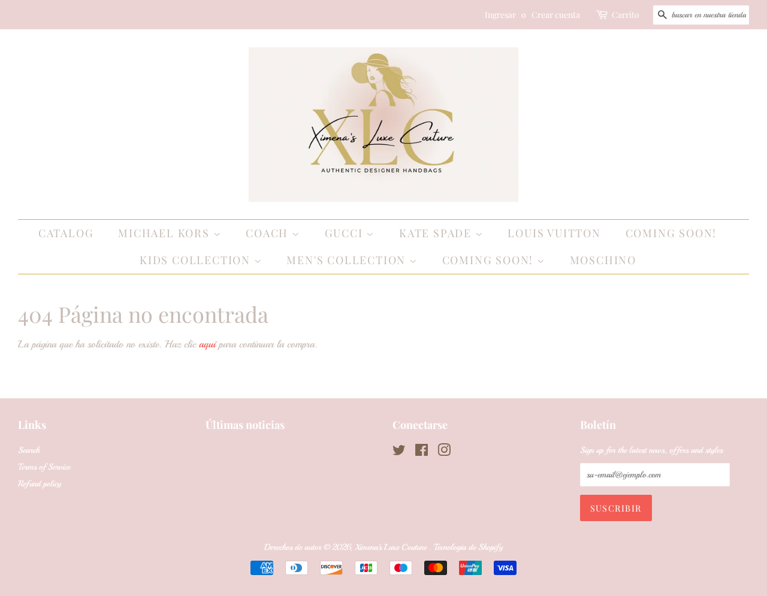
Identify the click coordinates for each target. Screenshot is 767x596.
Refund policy (39, 483)
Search (29, 449)
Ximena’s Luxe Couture (392, 546)
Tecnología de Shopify (468, 546)
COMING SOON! (671, 233)
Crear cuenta (556, 14)
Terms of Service (44, 466)
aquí (207, 344)
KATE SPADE (437, 233)
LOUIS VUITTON (554, 233)
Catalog (66, 233)
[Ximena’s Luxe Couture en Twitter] (399, 452)
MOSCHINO (603, 260)
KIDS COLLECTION (197, 260)
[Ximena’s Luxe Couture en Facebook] (421, 452)
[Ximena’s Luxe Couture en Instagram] (444, 452)
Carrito (625, 14)
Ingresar (500, 14)
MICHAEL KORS (165, 233)
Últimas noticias (245, 424)
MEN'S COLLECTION (347, 260)
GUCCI (346, 233)
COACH (269, 233)
